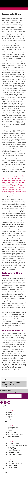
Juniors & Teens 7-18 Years (15, 434)
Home (4, 405)
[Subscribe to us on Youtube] (8, 402)
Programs (5, 438)
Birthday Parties (12, 467)
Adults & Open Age (13, 436)
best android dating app (19, 186)
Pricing (10, 431)
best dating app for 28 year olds (14, 178)
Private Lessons (12, 465)
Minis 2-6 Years (12, 432)
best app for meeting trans (10, 187)
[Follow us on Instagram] (1, 402)
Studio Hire (11, 462)
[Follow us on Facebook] (5, 402)
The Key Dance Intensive (15, 454)
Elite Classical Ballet (13, 443)
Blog (4, 469)
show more (14, 396)
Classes (5, 421)
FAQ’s (9, 420)
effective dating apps (6, 390)
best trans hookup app (14, 182)
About (4, 407)
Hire (4, 456)
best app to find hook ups (16, 189)
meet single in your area (12, 193)
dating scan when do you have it (10, 382)
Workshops (11, 447)
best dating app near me (8, 175)
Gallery (10, 418)
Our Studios (11, 414)
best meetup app (6, 180)
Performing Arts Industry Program (17, 445)
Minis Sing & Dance (13, 449)
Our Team (10, 416)
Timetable (10, 429)
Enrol (4, 471)
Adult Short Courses (13, 452)
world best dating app (7, 384)
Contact (5, 472)
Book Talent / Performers (15, 463)
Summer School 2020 (14, 451)
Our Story (10, 412)
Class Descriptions (13, 427)
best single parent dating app (9, 386)
